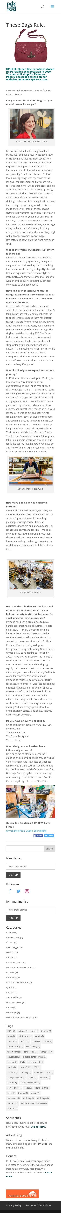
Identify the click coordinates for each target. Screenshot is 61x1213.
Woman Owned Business (19, 1017)
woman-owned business (34, 1103)
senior (32, 1077)
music (11, 1067)
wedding (28, 1098)
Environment (13, 937)
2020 (11, 1031)
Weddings (11, 1012)
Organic (10, 972)
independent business (34, 1056)
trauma (23, 1093)
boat (11, 1036)
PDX (37, 1067)
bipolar (46, 1031)
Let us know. (38, 1126)
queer (38, 1072)
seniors (45, 1077)
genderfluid (30, 1051)
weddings (43, 1098)
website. (26, 830)
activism (23, 1031)
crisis (36, 1041)
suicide (12, 1082)
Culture (10, 932)
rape (49, 1072)
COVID (24, 1041)
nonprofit (24, 1067)
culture (47, 1041)
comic (39, 1036)
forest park (13, 1051)
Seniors (10, 992)
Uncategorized (13, 1002)
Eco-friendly (33, 1046)
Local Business (14, 962)
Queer (9, 987)
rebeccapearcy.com (34, 79)
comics (12, 1041)
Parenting (11, 977)
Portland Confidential (17, 982)
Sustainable (12, 997)
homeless (46, 1051)
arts (35, 1031)
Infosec (10, 957)
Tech (28, 1087)
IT (22, 1062)
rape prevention (16, 1077)
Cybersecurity (15, 1046)
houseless (13, 1056)
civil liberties (25, 1036)
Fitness (10, 942)
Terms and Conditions (38, 1205)
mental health (35, 1062)
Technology (41, 1087)
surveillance (14, 1087)
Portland (12, 1072)
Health (9, 952)
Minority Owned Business (19, 967)
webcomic (13, 1098)
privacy (26, 1072)
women (12, 1108)
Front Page (12, 947)
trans (11, 1093)
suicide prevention (30, 1082)
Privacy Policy (13, 1205)
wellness (12, 1103)
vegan (35, 1093)
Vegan (9, 1007)
